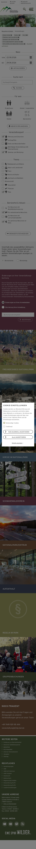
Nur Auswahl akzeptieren (18, 432)
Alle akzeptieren (19, 437)
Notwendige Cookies (12, 423)
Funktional (9, 426)
